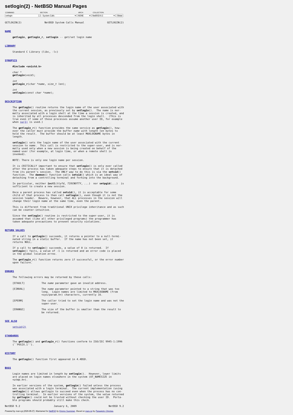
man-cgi (88, 411)
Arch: (82, 13)
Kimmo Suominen (67, 411)
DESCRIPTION (13, 101)
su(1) (24, 122)
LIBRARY (10, 45)
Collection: (98, 13)
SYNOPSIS (11, 60)
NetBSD (52, 411)
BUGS (8, 367)
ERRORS (9, 271)
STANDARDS (12, 335)
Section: (44, 13)
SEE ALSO (11, 321)
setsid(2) (19, 326)
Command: (10, 13)
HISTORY (10, 353)
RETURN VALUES (15, 230)
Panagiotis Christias (104, 411)
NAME (8, 31)
